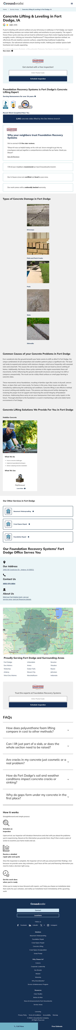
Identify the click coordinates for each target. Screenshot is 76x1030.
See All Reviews (13, 157)
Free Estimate (57, 1026)
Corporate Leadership (38, 966)
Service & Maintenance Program (38, 984)
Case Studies (38, 994)
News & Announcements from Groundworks (38, 1001)
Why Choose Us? (38, 959)
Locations (38, 915)
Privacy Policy (22, 1015)
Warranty (38, 977)
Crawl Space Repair (38, 943)
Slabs (29, 315)
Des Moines (8, 665)
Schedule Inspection (38, 79)
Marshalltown (32, 675)
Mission (38, 974)
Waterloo (7, 669)
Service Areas (14, 9)
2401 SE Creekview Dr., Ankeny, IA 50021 (18, 570)
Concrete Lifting (38, 946)
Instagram (54, 925)
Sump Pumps (38, 953)
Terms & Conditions (35, 1015)
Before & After (38, 997)
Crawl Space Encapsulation (38, 950)
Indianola (54, 675)
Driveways (30, 230)
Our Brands (38, 970)
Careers (38, 963)
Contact (38, 910)
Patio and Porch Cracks (35, 258)
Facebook (23, 925)
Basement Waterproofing (38, 936)
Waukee (54, 665)
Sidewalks (30, 343)
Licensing (38, 1011)
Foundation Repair (38, 939)
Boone (53, 669)
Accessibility (47, 1015)
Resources (38, 990)
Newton (53, 662)
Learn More (20, 488)
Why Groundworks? (38, 981)
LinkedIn (35, 925)
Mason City (31, 672)
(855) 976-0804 (9, 584)
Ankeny (6, 672)
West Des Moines (10, 675)
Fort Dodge (8, 662)
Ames (29, 665)
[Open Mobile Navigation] (72, 3)
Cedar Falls (31, 669)
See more (7, 51)
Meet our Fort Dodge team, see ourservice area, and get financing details (17, 598)
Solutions (38, 932)
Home (5, 9)
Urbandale (31, 662)
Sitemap (55, 1015)
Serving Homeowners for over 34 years (18, 96)
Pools (28, 286)
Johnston (54, 672)
